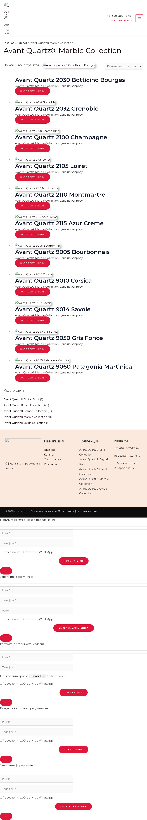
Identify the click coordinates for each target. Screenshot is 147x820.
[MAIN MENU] (139, 18)
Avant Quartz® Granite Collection (25, 411)
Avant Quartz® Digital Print (21, 399)
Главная (9, 43)
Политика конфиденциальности (77, 511)
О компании (52, 459)
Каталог (22, 43)
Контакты (50, 464)
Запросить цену (32, 91)
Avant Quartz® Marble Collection (25, 417)
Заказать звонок (121, 20)
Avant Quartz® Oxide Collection (24, 423)
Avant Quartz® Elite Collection (23, 405)
